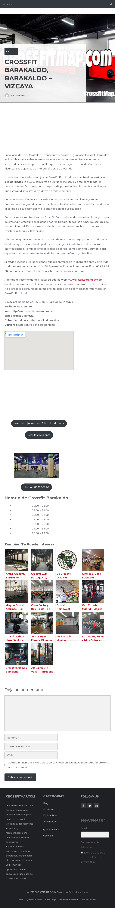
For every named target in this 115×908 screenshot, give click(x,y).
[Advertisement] (57, 131)
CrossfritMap (19, 95)
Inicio (21, 899)
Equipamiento (50, 815)
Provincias (48, 809)
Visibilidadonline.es (78, 892)
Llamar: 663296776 (36, 487)
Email (84, 827)
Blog (45, 803)
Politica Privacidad (68, 899)
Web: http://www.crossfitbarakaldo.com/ (39, 423)
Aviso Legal (50, 899)
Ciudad (11, 51)
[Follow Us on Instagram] (96, 805)
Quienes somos (51, 829)
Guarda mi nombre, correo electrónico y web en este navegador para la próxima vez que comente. (58, 765)
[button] (111, 4)
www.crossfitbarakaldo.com (85, 279)
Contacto (48, 835)
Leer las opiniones (39, 435)
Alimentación (50, 821)
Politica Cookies (88, 899)
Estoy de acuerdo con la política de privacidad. (93, 857)
